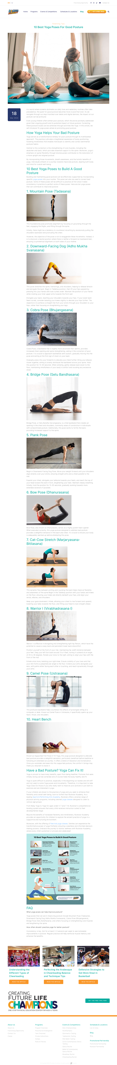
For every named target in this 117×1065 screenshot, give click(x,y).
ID (12, 3)
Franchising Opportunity (81, 3)
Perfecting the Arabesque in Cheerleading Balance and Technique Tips (58, 973)
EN (9, 3)
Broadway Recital (68, 1054)
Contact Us (106, 3)
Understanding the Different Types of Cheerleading (19, 973)
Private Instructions (41, 1036)
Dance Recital (67, 1046)
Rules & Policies (40, 1042)
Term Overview (40, 1033)
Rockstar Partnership (97, 1046)
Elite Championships (69, 1028)
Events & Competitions (48, 12)
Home (25, 12)
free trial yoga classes (59, 824)
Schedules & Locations (68, 12)
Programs (34, 12)
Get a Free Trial (98, 11)
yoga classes (67, 799)
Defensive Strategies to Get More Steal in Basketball (91, 973)
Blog (82, 12)
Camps (37, 1039)
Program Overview (41, 1028)
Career (10, 1036)
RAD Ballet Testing (69, 1039)
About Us (11, 1028)
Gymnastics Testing (69, 1033)
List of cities (94, 1028)
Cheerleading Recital (70, 1057)
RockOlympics (67, 1031)
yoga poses (37, 179)
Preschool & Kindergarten (43, 1031)
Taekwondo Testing (69, 1036)
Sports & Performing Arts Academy (46, 797)
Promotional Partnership (98, 1044)
